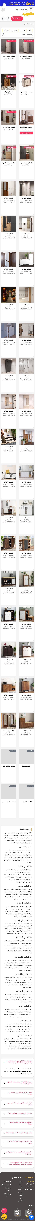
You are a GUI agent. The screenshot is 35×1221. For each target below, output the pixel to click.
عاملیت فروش (20, 1194)
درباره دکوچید (20, 1183)
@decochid (28, 1189)
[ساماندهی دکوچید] (17, 1212)
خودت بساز (6, 1181)
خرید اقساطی (20, 1200)
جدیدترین (6, 30)
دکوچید (32, 24)
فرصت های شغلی (6, 1195)
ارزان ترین (22, 30)
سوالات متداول (5, 1185)
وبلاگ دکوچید (20, 1188)
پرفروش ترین (14, 30)
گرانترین (29, 30)
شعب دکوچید (30, 1181)
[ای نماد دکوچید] (29, 1212)
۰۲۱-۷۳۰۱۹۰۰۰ (29, 1187)
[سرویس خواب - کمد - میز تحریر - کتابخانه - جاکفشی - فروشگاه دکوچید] (28, 14)
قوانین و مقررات (7, 1189)
